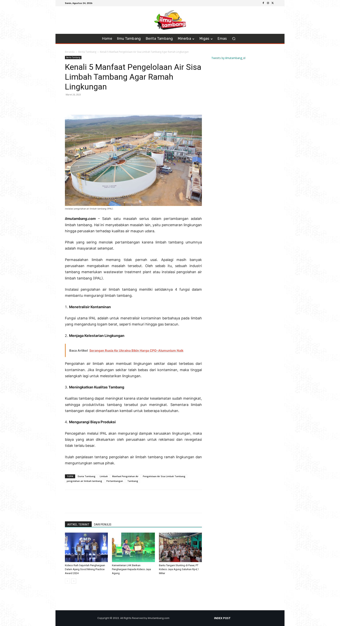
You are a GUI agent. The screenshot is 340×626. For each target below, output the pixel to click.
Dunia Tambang (86, 476)
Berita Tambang (87, 51)
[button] (233, 38)
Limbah (104, 476)
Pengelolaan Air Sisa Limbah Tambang (164, 476)
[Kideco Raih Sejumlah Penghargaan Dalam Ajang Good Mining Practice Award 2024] (86, 547)
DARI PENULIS (102, 524)
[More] (96, 103)
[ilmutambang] (170, 20)
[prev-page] (67, 581)
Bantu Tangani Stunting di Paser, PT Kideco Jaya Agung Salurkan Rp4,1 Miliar (179, 569)
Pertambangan (114, 480)
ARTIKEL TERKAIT (78, 524)
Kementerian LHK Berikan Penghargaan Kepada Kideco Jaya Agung (131, 569)
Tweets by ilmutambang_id (228, 58)
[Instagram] (268, 3)
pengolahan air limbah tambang (84, 480)
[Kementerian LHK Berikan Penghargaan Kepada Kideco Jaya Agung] (133, 547)
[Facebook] (263, 3)
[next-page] (73, 581)
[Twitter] (272, 3)
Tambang (132, 480)
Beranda (70, 51)
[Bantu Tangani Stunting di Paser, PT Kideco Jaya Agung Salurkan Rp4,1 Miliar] (180, 547)
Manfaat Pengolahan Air (125, 476)
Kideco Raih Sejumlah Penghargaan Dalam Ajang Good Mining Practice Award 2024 (85, 569)
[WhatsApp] (87, 103)
